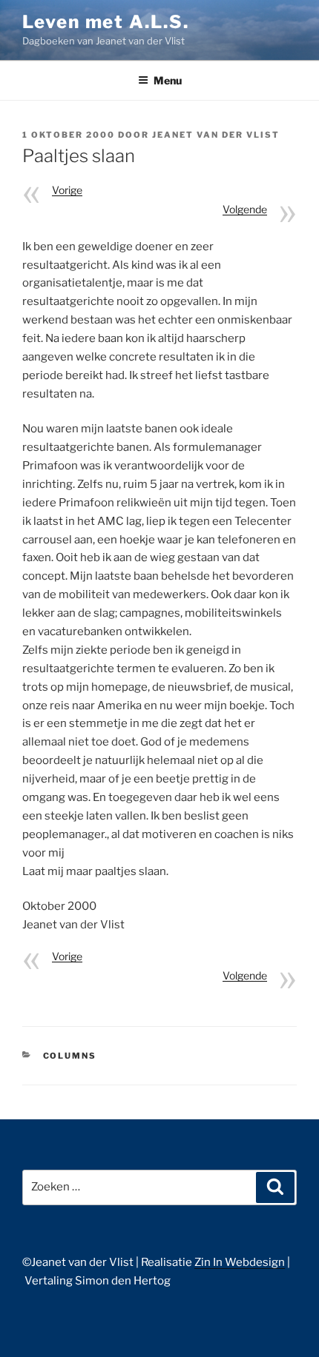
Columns (70, 1056)
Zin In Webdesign (239, 1262)
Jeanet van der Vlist (216, 135)
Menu (168, 80)
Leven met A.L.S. (105, 22)
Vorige (67, 190)
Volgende (245, 209)
